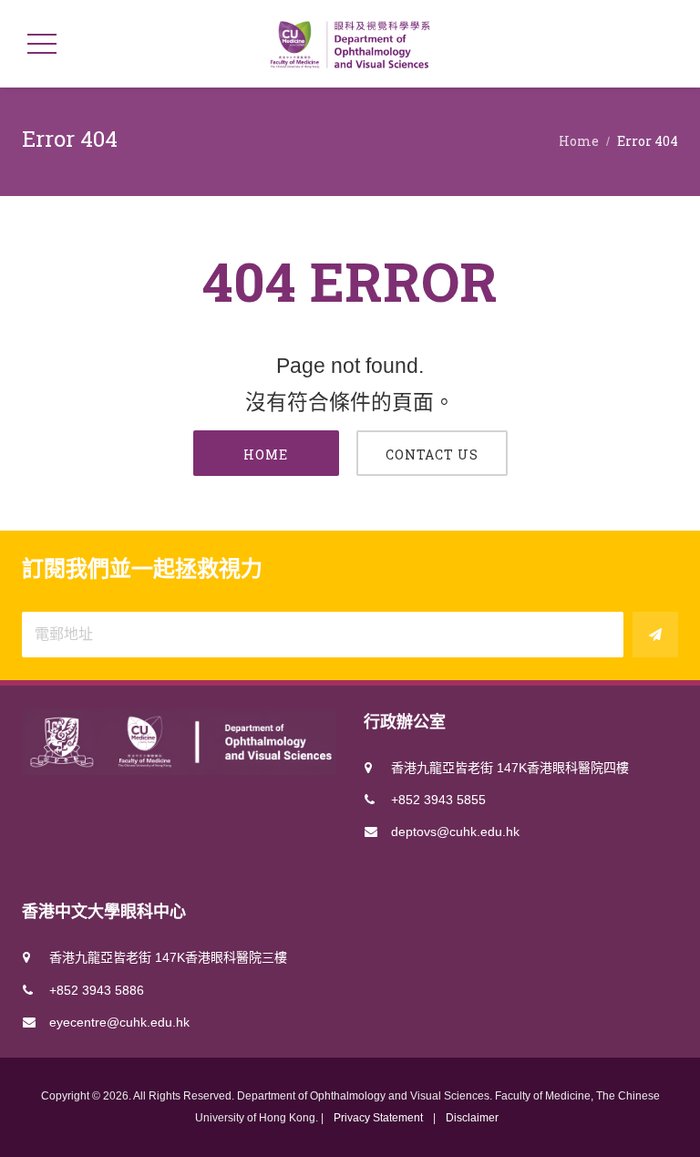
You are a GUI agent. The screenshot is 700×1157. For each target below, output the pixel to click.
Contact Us (432, 454)
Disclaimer (472, 1117)
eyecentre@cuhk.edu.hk (119, 1022)
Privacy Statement (378, 1117)
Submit (655, 634)
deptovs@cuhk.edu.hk (455, 831)
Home (579, 141)
